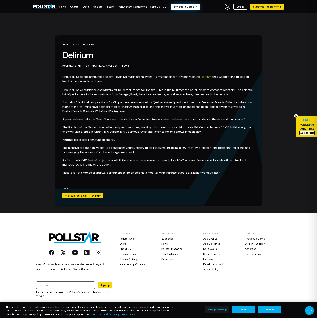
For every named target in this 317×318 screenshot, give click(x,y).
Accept (269, 309)
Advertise (250, 248)
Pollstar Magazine (172, 248)
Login (240, 6)
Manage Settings (217, 309)
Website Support (255, 243)
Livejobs (208, 259)
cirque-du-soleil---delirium (83, 195)
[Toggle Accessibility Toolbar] (309, 310)
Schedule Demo (184, 6)
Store (123, 243)
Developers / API (213, 264)
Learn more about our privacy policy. (113, 314)
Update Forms (212, 254)
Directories (168, 259)
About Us (125, 248)
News (125, 65)
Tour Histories (169, 254)
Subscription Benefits (267, 6)
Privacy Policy (89, 292)
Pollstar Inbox (253, 254)
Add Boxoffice (211, 243)
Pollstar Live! (127, 238)
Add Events (210, 238)
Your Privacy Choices (132, 264)
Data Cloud (210, 248)
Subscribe (167, 238)
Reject (244, 309)
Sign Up (105, 285)
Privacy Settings (129, 259)
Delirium (206, 77)
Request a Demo (255, 238)
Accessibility (210, 269)
